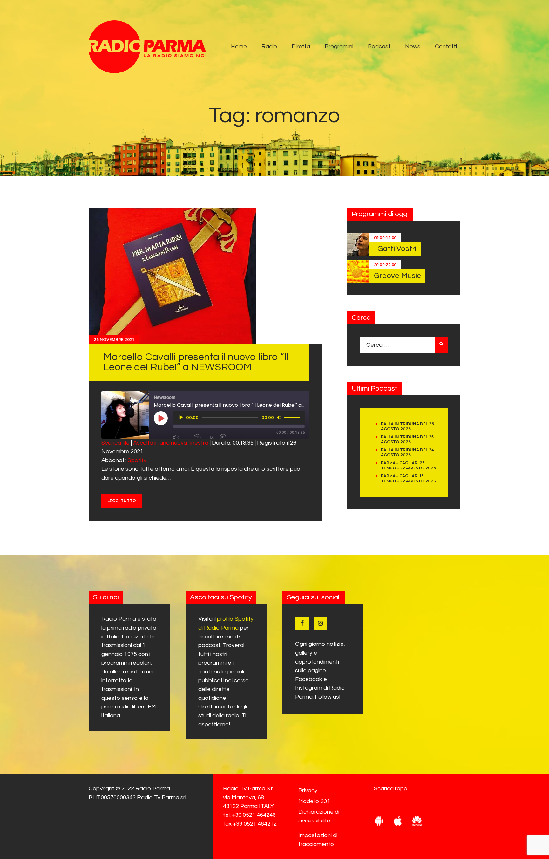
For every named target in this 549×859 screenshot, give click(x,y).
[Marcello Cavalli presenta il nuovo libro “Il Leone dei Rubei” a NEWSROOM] (172, 276)
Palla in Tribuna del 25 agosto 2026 (407, 439)
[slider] (293, 417)
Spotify (137, 460)
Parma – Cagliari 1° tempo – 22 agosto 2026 (408, 478)
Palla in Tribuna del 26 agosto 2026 (407, 426)
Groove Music (397, 276)
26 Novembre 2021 (114, 339)
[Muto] (279, 417)
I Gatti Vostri (395, 249)
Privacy (307, 790)
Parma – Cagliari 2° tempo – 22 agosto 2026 (408, 465)
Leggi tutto (121, 500)
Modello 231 (314, 801)
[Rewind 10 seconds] (199, 437)
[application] (239, 417)
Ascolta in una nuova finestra (170, 443)
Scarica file (115, 443)
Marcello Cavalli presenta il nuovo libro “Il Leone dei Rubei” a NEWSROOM (196, 362)
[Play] (181, 417)
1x (211, 437)
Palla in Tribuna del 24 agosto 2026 (407, 452)
